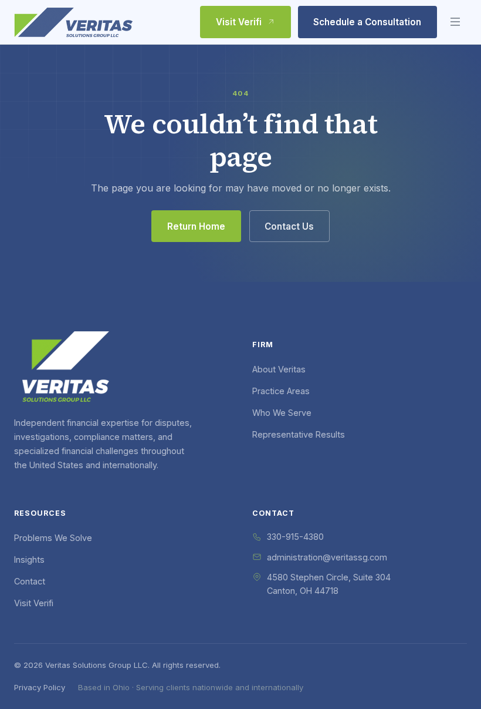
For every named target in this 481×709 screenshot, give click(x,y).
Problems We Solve (53, 538)
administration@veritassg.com (327, 557)
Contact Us (289, 226)
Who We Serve (281, 413)
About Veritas (279, 369)
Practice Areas (281, 391)
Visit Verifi (239, 22)
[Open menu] (455, 21)
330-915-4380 (295, 537)
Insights (29, 559)
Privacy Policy (39, 687)
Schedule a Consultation (367, 22)
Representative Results (298, 434)
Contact (29, 581)
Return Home (196, 226)
